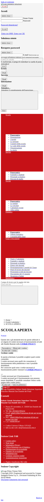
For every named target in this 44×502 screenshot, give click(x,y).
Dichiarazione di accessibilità (16, 449)
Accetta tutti (9, 351)
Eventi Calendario (12, 322)
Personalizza (6, 348)
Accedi (4, 6)
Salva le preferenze (19, 385)
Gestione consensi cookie (15, 456)
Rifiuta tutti (20, 348)
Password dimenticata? (9, 25)
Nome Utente (28, 18)
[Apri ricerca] (24, 67)
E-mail (25, 55)
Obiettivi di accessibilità (14, 451)
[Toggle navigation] (19, 100)
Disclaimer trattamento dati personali (14, 480)
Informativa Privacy (13, 445)
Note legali (10, 443)
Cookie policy (11, 441)
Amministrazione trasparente (16, 458)
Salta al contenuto (7, 2)
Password (26, 21)
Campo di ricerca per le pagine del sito (15, 282)
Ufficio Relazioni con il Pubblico (18, 447)
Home (8, 320)
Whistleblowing (11, 454)
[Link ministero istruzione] (11, 4)
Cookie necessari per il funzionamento (15, 376)
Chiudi (4, 73)
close (4, 111)
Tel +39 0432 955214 (17, 411)
